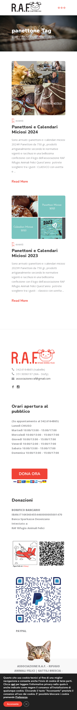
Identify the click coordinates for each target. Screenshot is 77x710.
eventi (19, 120)
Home (15, 36)
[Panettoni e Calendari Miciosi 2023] (38, 217)
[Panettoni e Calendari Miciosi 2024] (38, 88)
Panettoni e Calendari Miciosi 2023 (35, 253)
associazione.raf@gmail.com (33, 378)
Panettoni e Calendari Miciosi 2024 (35, 129)
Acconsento (13, 704)
